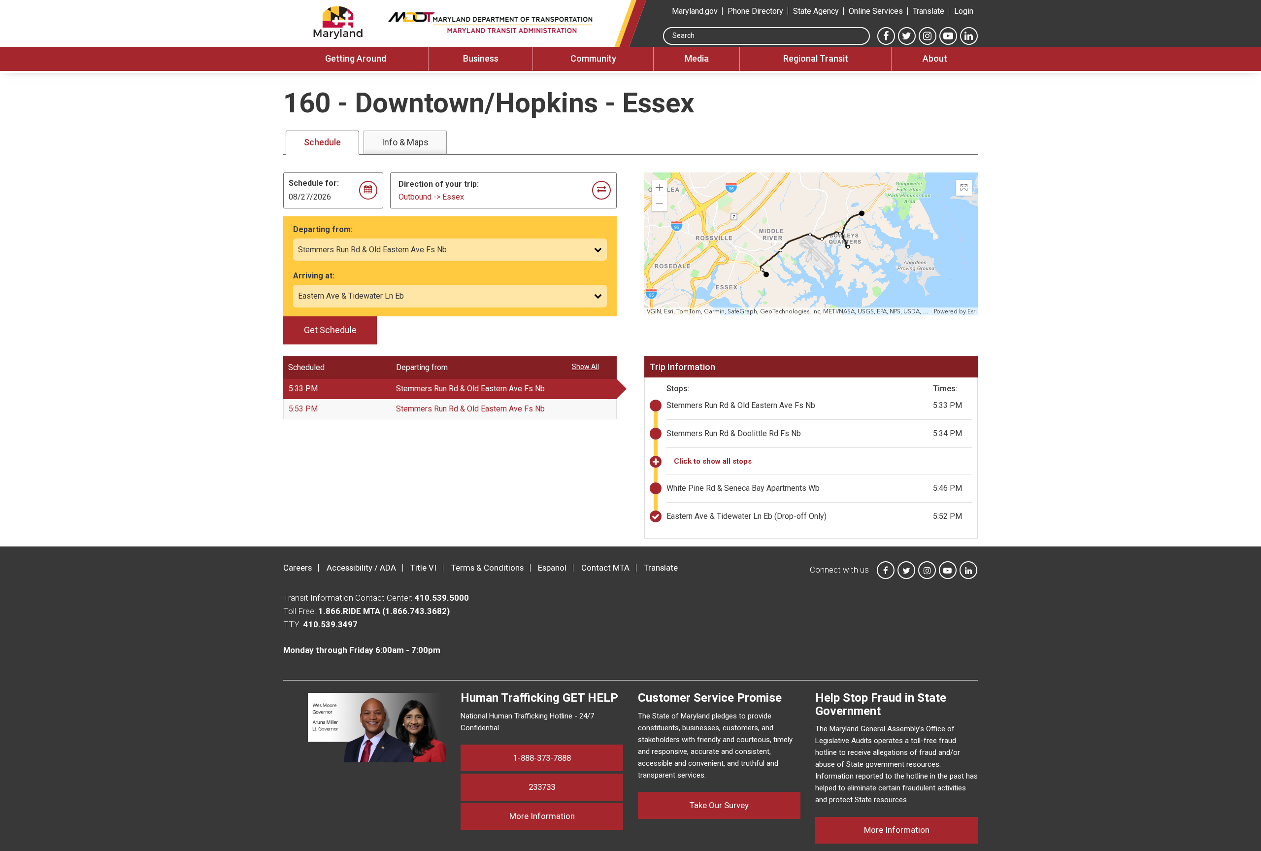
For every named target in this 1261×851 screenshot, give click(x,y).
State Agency (816, 11)
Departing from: (323, 229)
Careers (297, 568)
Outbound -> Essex (431, 197)
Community (593, 58)
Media (697, 58)
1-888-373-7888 (542, 758)
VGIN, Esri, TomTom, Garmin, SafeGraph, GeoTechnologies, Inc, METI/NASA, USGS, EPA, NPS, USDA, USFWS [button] (789, 311)
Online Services (876, 11)
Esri (972, 311)
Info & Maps (405, 142)
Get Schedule (330, 330)
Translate (928, 11)
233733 (542, 787)
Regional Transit (815, 58)
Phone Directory (755, 11)
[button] (659, 188)
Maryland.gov (695, 11)
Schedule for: (314, 183)
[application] (811, 243)
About (935, 58)
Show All (585, 367)
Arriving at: (313, 275)
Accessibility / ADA (361, 568)
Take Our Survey (719, 805)
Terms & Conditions (487, 568)
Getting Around (355, 58)
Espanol (552, 568)
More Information (566, 816)
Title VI (423, 568)
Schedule (322, 142)
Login (963, 11)
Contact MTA (605, 568)
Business (480, 58)
